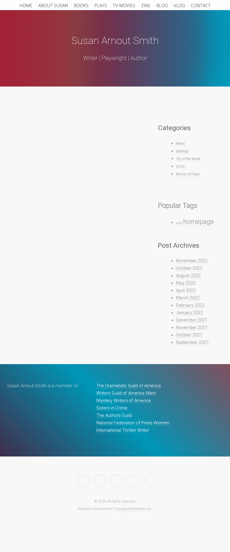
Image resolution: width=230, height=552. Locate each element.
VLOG (180, 166)
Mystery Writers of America (123, 400)
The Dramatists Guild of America (128, 385)
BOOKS (81, 5)
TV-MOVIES (124, 5)
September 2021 (192, 342)
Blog (162, 5)
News (180, 143)
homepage (198, 221)
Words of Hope (188, 174)
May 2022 (186, 283)
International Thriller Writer (122, 430)
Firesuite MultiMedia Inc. (133, 509)
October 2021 (189, 335)
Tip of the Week (188, 159)
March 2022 (188, 297)
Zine (145, 5)
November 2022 (192, 260)
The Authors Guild (114, 415)
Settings (182, 151)
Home (26, 5)
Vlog (179, 5)
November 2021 (192, 327)
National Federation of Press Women (132, 422)
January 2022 (189, 312)
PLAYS (100, 5)
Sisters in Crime (111, 408)
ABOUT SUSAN (53, 5)
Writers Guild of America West (126, 393)
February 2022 (190, 305)
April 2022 (186, 290)
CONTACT (200, 5)
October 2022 (189, 268)
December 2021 (192, 320)
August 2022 (188, 275)
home (179, 223)
